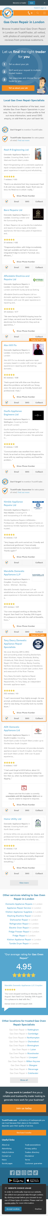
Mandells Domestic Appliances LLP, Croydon (23, 985)
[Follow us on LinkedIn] (29, 1172)
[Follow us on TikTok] (35, 1172)
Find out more (23, 140)
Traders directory (32, 1152)
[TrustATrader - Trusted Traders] (8, 11)
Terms (27, 1159)
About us (6, 1144)
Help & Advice (8, 1152)
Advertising (7, 1148)
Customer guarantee (33, 1163)
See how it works (24, 1132)
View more (24, 882)
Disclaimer (29, 1156)
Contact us (6, 1156)
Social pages (7, 1163)
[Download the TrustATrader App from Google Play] (16, 1180)
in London (23, 903)
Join (30, 3)
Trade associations (33, 1144)
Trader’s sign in (40, 8)
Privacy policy (31, 1148)
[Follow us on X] (18, 1172)
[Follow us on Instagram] (24, 1172)
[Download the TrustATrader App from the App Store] (33, 1180)
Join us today (24, 1108)
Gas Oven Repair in (24, 1029)
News (4, 1159)
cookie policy (10, 1203)
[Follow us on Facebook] (12, 1172)
